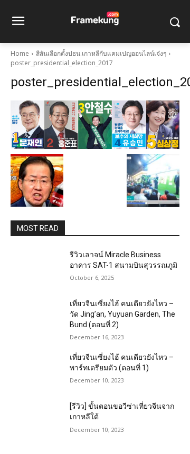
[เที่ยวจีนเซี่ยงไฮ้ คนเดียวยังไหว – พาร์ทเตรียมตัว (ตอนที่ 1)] (36, 370)
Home (20, 53)
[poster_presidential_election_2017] (95, 124)
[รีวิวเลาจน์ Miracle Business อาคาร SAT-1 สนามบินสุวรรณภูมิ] (36, 267)
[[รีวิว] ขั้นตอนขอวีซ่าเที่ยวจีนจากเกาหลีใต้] (36, 419)
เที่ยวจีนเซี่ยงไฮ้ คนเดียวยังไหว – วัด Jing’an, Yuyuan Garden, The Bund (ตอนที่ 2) (122, 313)
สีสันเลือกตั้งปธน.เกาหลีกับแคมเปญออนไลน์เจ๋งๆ (101, 53)
